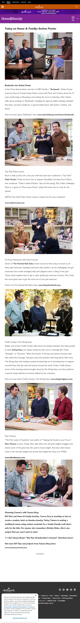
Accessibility (61, 600)
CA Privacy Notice (67, 598)
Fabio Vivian (10, 180)
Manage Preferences (20, 618)
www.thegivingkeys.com (61, 379)
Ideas (29, 2)
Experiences (15, 2)
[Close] (35, 595)
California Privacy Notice (19, 607)
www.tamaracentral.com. (16, 548)
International (73, 595)
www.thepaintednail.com (49, 285)
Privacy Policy (46, 598)
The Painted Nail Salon (23, 264)
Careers (56, 595)
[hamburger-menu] (2, 7)
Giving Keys (17, 350)
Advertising (64, 595)
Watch (8, 2)
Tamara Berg (45, 516)
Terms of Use (56, 598)
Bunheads (55, 89)
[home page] (39, 6)
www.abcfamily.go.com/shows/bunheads (55, 115)
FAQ (51, 595)
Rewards (23, 2)
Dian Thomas (10, 444)
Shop (3, 2)
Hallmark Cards (51, 600)
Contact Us (44, 595)
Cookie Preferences (39, 600)
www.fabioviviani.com (14, 203)
